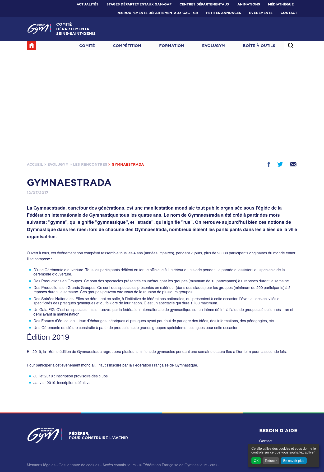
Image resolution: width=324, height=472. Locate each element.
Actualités (87, 4)
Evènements (261, 13)
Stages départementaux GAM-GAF (138, 4)
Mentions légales (41, 464)
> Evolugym (56, 164)
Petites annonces (223, 13)
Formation (171, 45)
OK (256, 461)
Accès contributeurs (119, 464)
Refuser (271, 461)
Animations (248, 4)
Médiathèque (281, 4)
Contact (289, 13)
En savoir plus (293, 461)
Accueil (35, 164)
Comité (87, 45)
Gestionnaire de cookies (79, 464)
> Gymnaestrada (126, 164)
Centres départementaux (204, 4)
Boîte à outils (259, 45)
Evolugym (213, 45)
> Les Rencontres (88, 164)
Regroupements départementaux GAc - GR (157, 13)
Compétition (127, 45)
